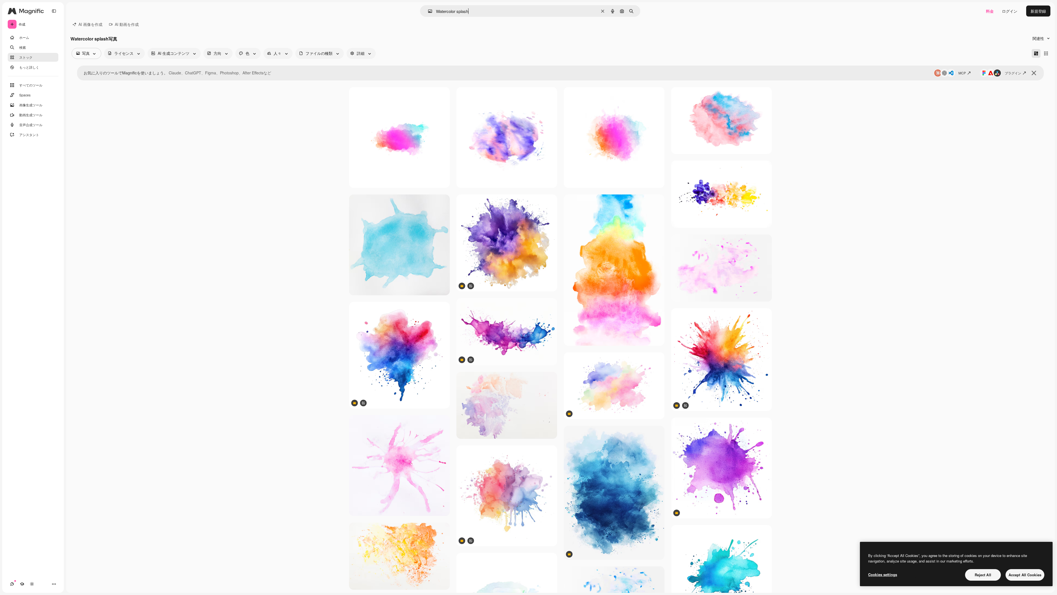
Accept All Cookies (1025, 574)
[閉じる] (1034, 73)
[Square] (1046, 53)
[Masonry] (1036, 53)
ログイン (1009, 11)
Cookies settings (882, 574)
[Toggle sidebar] (54, 11)
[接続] (12, 584)
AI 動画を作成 (127, 24)
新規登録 (1038, 11)
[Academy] (22, 584)
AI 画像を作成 (90, 24)
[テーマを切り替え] (32, 584)
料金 (990, 11)
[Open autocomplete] (427, 11)
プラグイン (1013, 73)
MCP (962, 73)
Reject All (983, 574)
